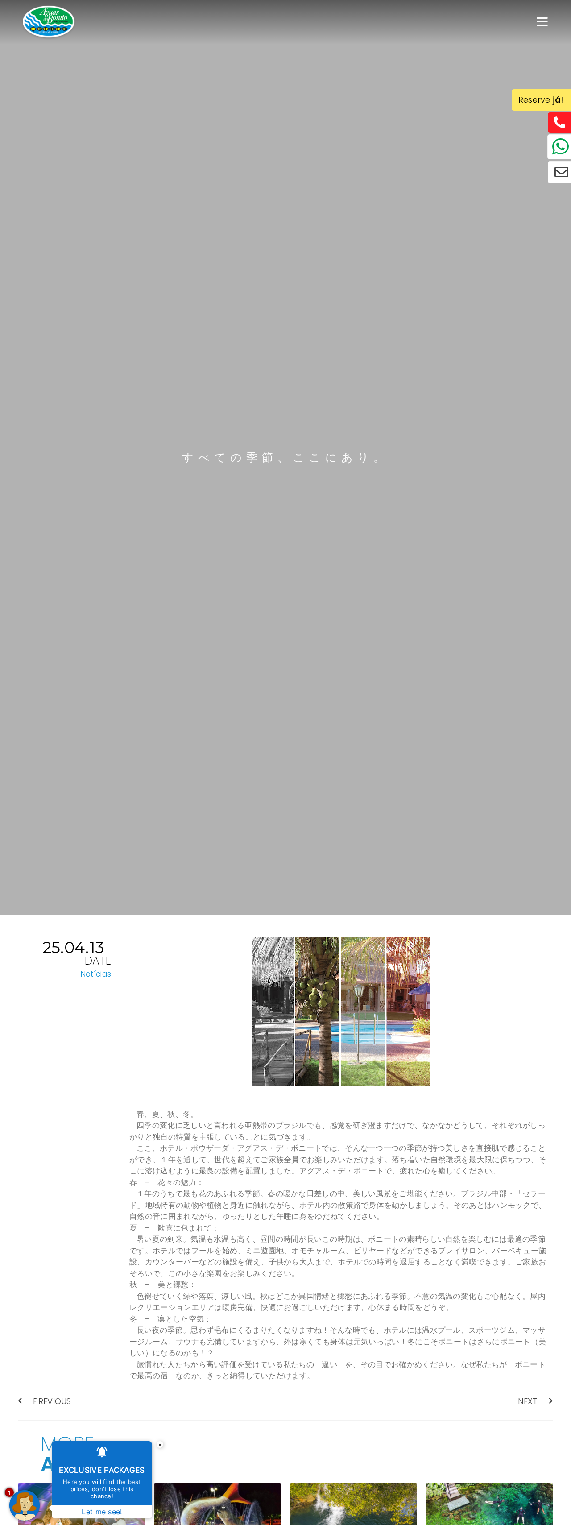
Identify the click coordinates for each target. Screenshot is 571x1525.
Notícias (95, 974)
